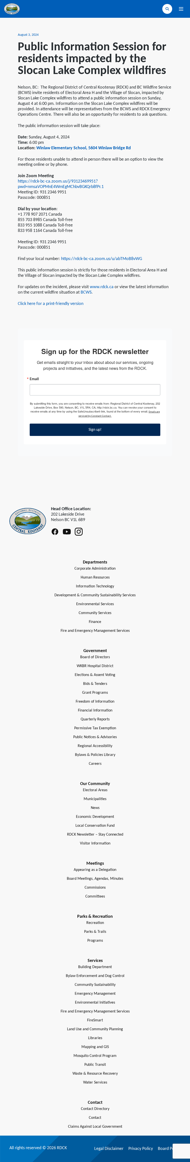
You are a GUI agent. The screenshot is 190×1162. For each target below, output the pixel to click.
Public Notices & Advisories (95, 737)
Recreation (95, 923)
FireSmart (95, 1020)
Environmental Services (95, 604)
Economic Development (95, 817)
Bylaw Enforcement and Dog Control (95, 976)
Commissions (95, 888)
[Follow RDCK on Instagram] (79, 532)
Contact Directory (95, 1109)
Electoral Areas (95, 790)
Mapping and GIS (95, 1047)
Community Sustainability (95, 985)
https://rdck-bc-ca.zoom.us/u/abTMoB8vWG (101, 259)
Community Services (95, 613)
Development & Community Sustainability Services (95, 595)
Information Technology (95, 586)
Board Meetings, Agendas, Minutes (95, 879)
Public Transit (95, 1065)
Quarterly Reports (95, 719)
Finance (95, 622)
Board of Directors (95, 657)
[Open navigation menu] (181, 9)
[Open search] (167, 9)
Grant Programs (95, 693)
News (95, 808)
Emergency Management (95, 994)
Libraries (95, 1038)
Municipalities (95, 799)
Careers (95, 764)
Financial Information (95, 710)
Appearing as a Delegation (95, 870)
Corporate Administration (95, 569)
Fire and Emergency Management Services (95, 631)
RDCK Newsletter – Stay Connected (95, 835)
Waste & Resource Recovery (95, 1074)
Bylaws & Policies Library (95, 755)
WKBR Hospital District (95, 666)
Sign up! (95, 430)
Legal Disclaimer (108, 1148)
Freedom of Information (95, 702)
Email (34, 379)
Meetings (95, 863)
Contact (95, 1118)
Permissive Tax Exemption (95, 728)
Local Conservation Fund (95, 826)
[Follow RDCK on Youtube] (67, 532)
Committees (95, 897)
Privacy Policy (140, 1148)
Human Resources (95, 578)
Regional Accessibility (95, 746)
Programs (95, 941)
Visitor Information (95, 843)
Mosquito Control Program (95, 1056)
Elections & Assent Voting (95, 675)
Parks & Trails (95, 932)
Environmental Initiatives (95, 1003)
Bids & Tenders (95, 684)
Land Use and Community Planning (95, 1029)
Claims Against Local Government (95, 1127)
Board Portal (169, 1148)
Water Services (95, 1083)
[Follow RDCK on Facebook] (55, 532)
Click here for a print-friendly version (50, 303)
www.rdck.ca (102, 287)
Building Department (95, 967)
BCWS (86, 292)
